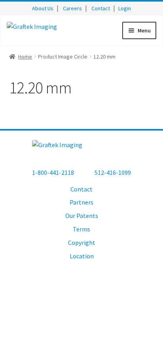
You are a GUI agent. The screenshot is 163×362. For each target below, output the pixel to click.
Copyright (81, 242)
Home (25, 56)
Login (124, 8)
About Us (42, 8)
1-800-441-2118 (53, 172)
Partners (81, 202)
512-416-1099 (113, 172)
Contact (100, 8)
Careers (72, 8)
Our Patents (81, 216)
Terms (81, 229)
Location (82, 256)
